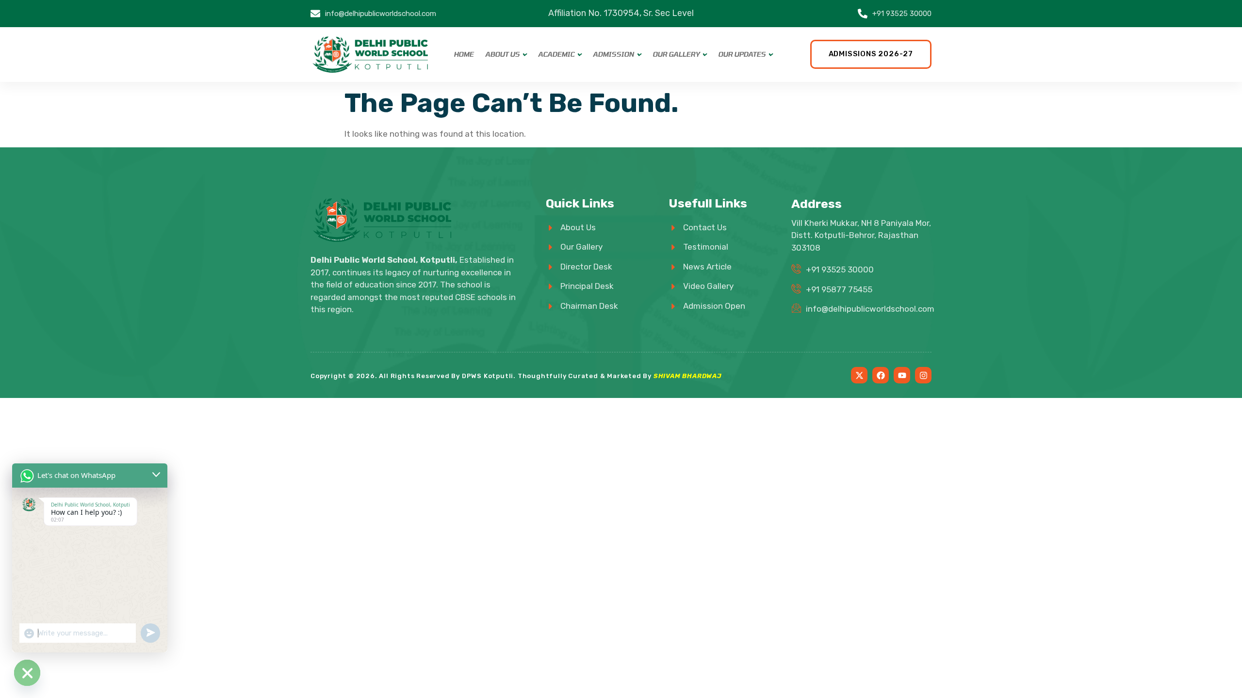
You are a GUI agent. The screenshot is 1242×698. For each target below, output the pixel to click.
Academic (556, 54)
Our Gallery (676, 54)
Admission (613, 54)
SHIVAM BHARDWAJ (688, 376)
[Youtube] (902, 375)
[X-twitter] (859, 375)
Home (464, 54)
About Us (502, 54)
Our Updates (742, 54)
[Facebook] (880, 375)
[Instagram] (923, 375)
